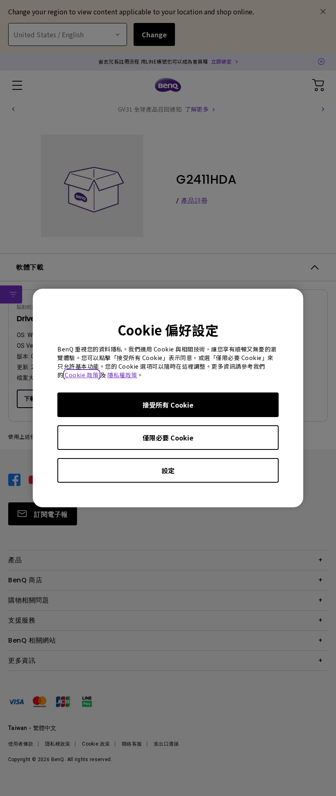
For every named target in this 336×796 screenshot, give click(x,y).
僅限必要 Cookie (168, 437)
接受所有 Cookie (168, 405)
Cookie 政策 (82, 375)
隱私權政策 (122, 375)
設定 (168, 470)
